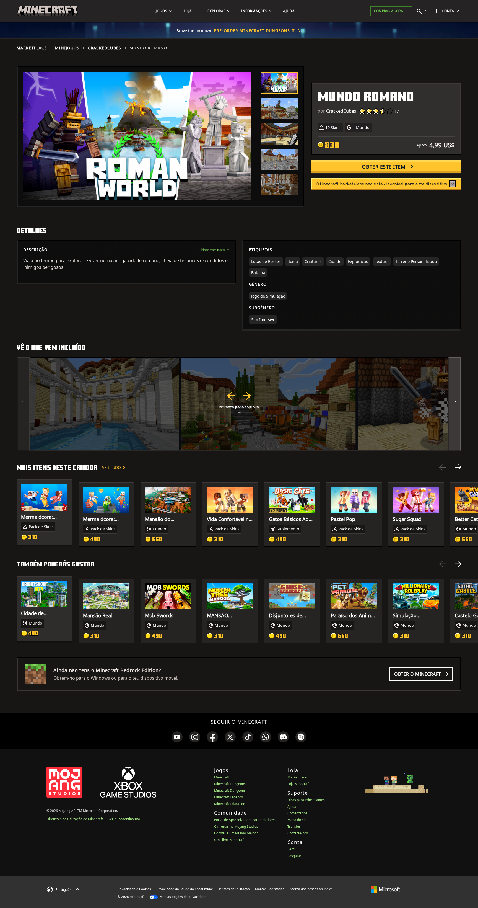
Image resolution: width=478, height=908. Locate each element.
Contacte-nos (297, 833)
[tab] (279, 83)
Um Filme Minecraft (229, 839)
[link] (177, 736)
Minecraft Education (229, 803)
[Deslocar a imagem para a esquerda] (23, 404)
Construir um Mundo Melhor (236, 833)
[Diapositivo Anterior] (442, 467)
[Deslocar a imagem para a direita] (454, 404)
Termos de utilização (234, 889)
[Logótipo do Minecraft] (47, 11)
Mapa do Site (297, 819)
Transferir (295, 826)
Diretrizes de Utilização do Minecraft (74, 819)
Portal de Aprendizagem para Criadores (245, 819)
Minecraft (221, 777)
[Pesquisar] (424, 11)
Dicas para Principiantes (306, 800)
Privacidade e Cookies (134, 889)
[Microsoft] (385, 888)
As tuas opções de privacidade (182, 897)
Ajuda (291, 806)
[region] (239, 404)
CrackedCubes (104, 47)
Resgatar (294, 855)
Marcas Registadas (269, 889)
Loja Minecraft (298, 783)
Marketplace (32, 47)
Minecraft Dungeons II (231, 783)
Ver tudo (111, 467)
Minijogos (67, 47)
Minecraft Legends (228, 797)
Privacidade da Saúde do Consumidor (184, 889)
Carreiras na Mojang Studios (236, 826)
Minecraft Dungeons (230, 790)
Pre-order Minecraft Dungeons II (254, 30)
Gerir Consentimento (124, 819)
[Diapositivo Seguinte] (458, 467)
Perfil (291, 849)
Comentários (297, 813)
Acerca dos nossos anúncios (311, 889)
